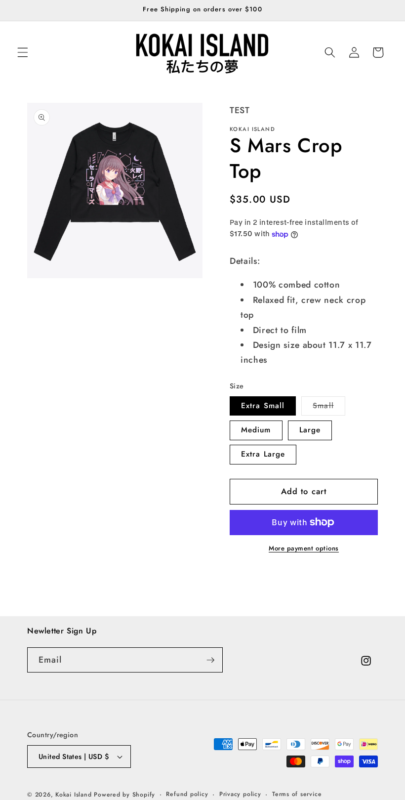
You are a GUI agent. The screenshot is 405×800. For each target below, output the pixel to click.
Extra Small (262, 405)
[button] (23, 52)
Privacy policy (240, 794)
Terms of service (297, 794)
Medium (256, 429)
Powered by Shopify (124, 794)
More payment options (304, 548)
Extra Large (263, 454)
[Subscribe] (210, 660)
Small (329, 408)
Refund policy (187, 794)
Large (310, 429)
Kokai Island (73, 794)
